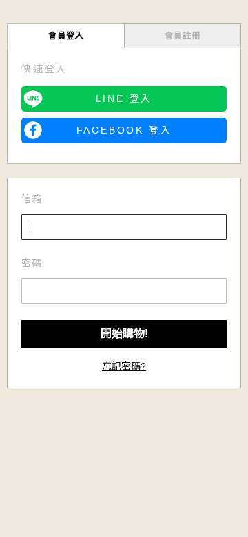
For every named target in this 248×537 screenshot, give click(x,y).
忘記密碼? (124, 366)
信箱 (31, 198)
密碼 (31, 262)
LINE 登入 (124, 98)
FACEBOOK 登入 (124, 130)
